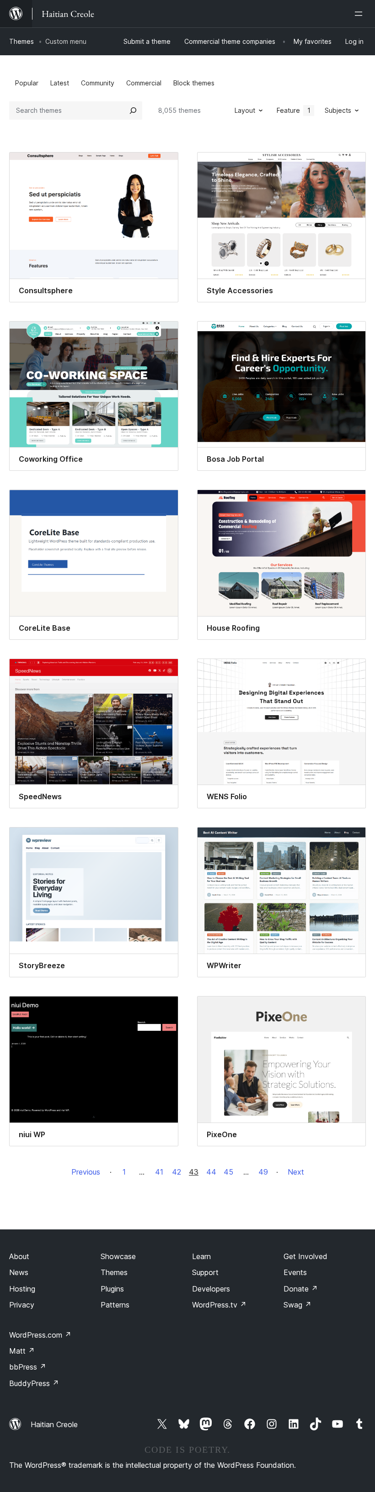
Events (295, 1272)
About (19, 1256)
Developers (211, 1288)
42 (176, 1171)
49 (263, 1171)
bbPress (27, 1366)
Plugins (112, 1288)
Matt (22, 1350)
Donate (301, 1288)
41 (159, 1171)
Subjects (338, 110)
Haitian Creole (54, 1424)
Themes (21, 41)
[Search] (133, 110)
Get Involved (305, 1256)
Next (296, 1171)
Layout (245, 110)
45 (228, 1171)
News (18, 1272)
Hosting (22, 1288)
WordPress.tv (219, 1304)
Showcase (118, 1256)
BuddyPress (34, 1383)
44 (211, 1171)
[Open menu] (360, 13)
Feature (294, 110)
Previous (85, 1171)
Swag (297, 1304)
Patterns (115, 1304)
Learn (201, 1256)
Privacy (21, 1304)
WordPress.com (40, 1334)
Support (205, 1272)
